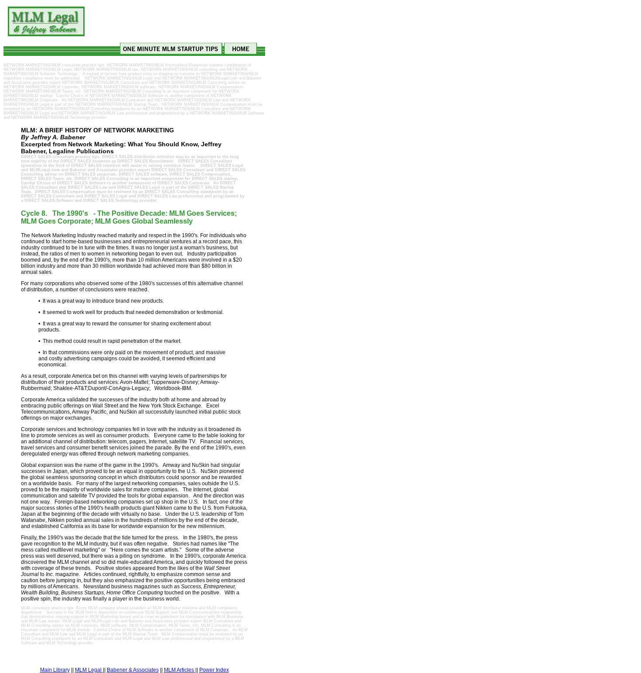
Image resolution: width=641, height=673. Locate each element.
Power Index (214, 670)
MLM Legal (89, 670)
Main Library (55, 670)
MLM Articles (179, 670)
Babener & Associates (133, 670)
